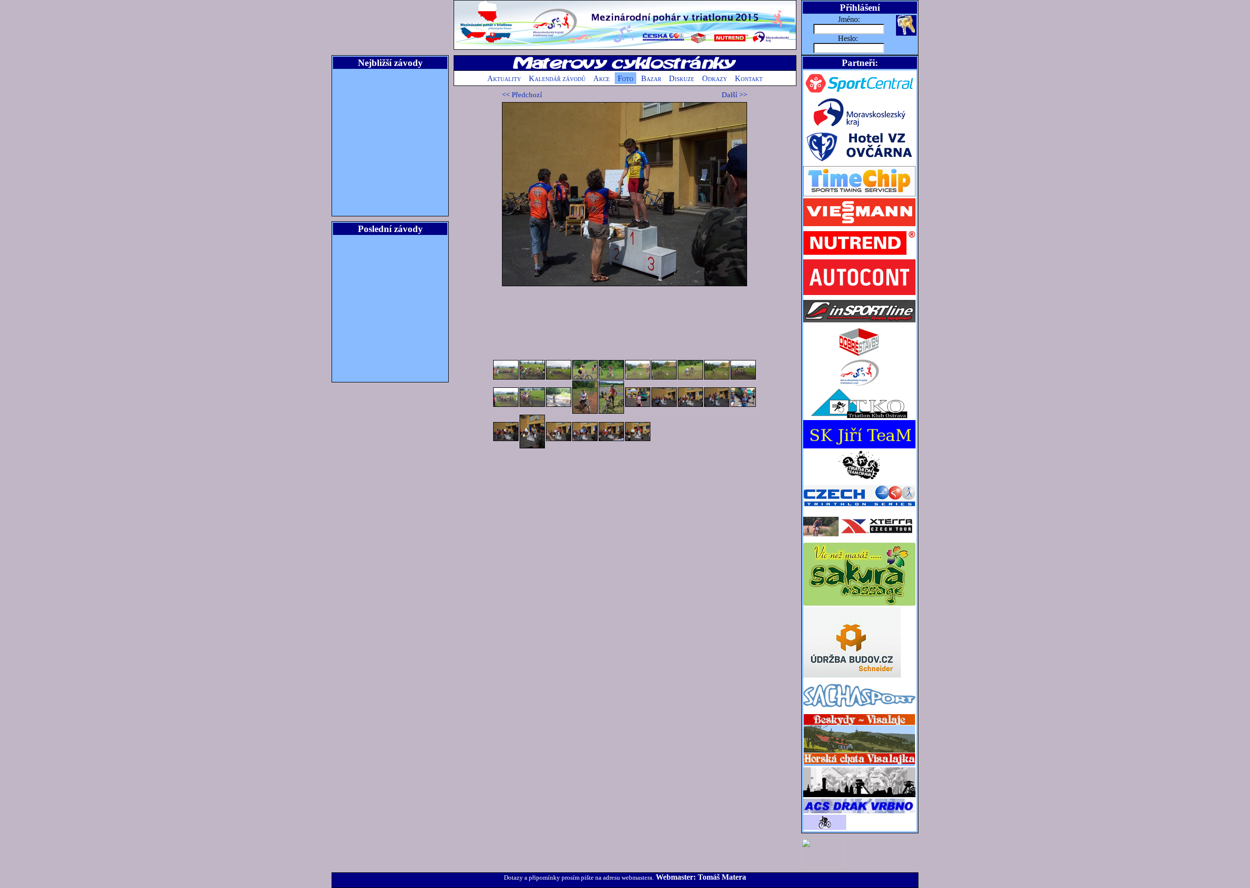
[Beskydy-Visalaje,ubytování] (859, 765)
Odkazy (714, 78)
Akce (601, 78)
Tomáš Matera (722, 877)
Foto (625, 78)
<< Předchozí (522, 95)
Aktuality (504, 78)
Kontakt (749, 78)
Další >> (734, 95)
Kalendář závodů (557, 78)
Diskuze (681, 78)
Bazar (651, 78)
